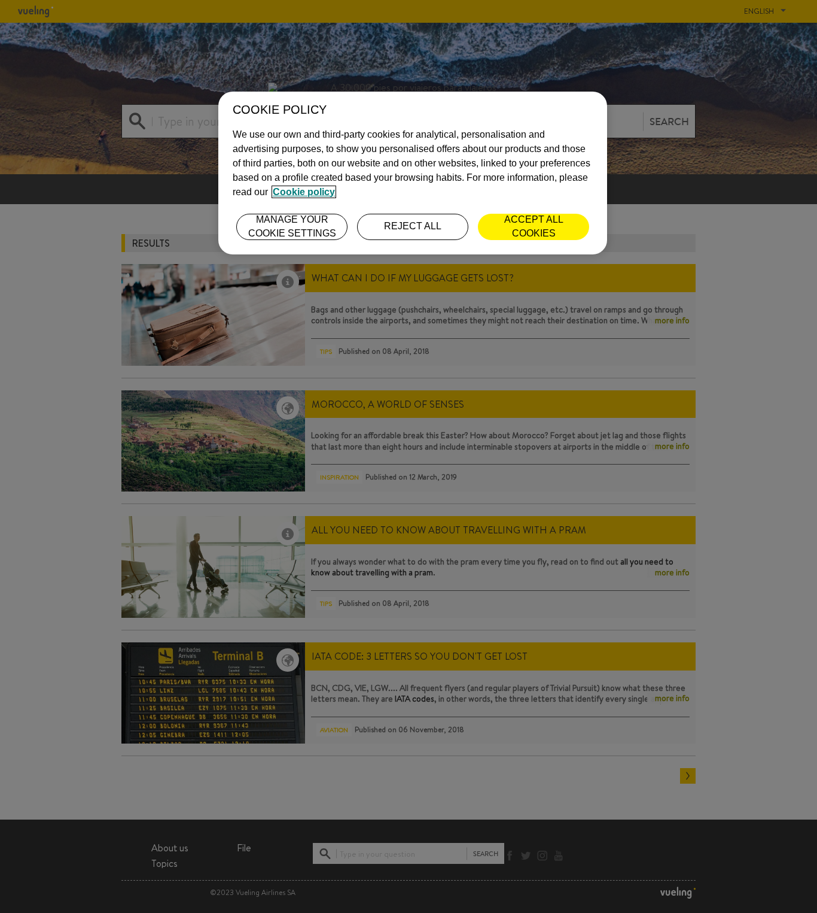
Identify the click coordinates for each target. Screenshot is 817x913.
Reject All (412, 226)
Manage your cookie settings (292, 226)
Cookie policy (304, 192)
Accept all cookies (533, 226)
